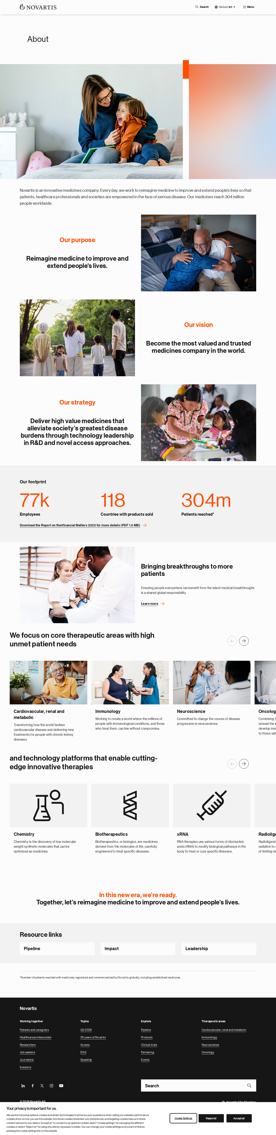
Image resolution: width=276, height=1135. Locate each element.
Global (225, 6)
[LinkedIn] (23, 1085)
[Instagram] (51, 1085)
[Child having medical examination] (77, 584)
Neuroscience (210, 1044)
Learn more (149, 603)
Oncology (208, 1052)
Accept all (239, 1118)
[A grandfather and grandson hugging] (198, 253)
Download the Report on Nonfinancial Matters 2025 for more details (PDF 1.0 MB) (80, 525)
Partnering (147, 1052)
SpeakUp (86, 1059)
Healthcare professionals (36, 1037)
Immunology (209, 1037)
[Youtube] (61, 1085)
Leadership (196, 948)
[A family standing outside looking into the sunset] (77, 337)
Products (147, 1037)
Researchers (28, 1044)
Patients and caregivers (34, 1029)
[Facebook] (32, 1085)
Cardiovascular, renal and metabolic (224, 1029)
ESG (83, 1052)
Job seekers (27, 1052)
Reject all (211, 1118)
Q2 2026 (86, 1029)
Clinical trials (149, 1044)
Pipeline (32, 948)
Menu (250, 7)
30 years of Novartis (93, 1037)
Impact (112, 948)
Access (85, 1044)
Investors (26, 1067)
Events (145, 1059)
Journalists (27, 1059)
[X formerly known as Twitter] (42, 1085)
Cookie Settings (183, 1118)
